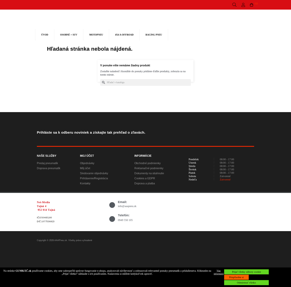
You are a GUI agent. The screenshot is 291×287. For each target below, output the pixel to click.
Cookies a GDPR (144, 178)
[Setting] (243, 5)
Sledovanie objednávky (94, 173)
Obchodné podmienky (147, 163)
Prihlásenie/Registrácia (94, 178)
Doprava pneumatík (48, 168)
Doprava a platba (144, 183)
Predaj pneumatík (47, 163)
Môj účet (85, 168)
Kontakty (85, 183)
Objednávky (87, 163)
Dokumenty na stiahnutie (149, 173)
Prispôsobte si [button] (236, 277)
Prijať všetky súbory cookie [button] (246, 272)
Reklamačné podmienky (148, 168)
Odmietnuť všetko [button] (246, 282)
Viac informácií (219, 272)
